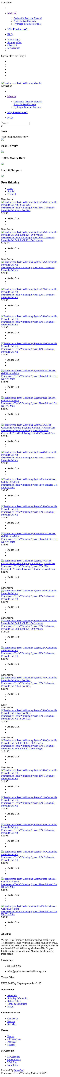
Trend (10, 188)
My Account (13, 1056)
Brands (10, 1036)
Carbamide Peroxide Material (28, 18)
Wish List (12, 1062)
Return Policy (14, 1001)
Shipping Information (17, 998)
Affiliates (11, 1042)
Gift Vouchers (14, 1039)
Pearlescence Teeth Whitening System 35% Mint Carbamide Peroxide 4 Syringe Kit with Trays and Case (28, 432)
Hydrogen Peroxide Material (27, 24)
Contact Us (12, 1018)
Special (10, 191)
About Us (12, 995)
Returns (11, 1021)
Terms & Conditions (17, 1003)
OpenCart (19, 1070)
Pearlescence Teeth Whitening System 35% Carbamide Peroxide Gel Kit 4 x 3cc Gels (27, 209)
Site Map (11, 1024)
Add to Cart (13, 218)
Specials (11, 1044)
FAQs (10, 1006)
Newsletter (12, 1065)
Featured (11, 194)
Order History (14, 1059)
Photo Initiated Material (25, 21)
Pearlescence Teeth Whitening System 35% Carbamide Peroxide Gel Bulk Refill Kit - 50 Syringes (27, 239)
